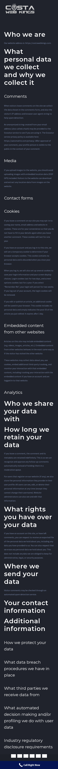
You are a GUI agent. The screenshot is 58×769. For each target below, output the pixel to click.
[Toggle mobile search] (48, 4)
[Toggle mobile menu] (53, 4)
